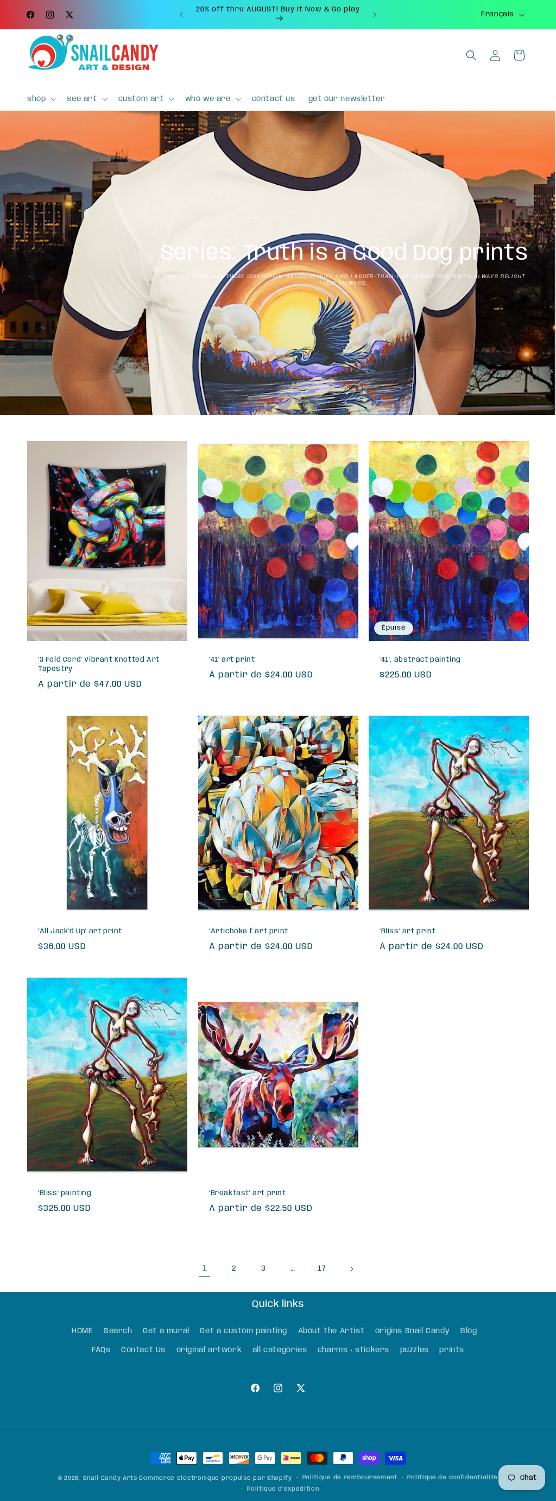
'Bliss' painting (65, 1193)
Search (118, 1331)
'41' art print (232, 660)
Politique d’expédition (283, 1489)
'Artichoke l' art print (248, 931)
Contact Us (143, 1350)
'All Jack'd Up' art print (80, 931)
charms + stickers (353, 1350)
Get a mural (166, 1331)
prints (451, 1350)
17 (322, 1268)
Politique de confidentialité (452, 1477)
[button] (40, 98)
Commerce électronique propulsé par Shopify (215, 1478)
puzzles (414, 1350)
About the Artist (331, 1331)
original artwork (209, 1350)
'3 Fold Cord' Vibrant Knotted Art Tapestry (99, 665)
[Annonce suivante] (375, 14)
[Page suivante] (351, 1269)
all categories (279, 1350)
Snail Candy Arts (110, 1478)
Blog (468, 1331)
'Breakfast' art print (247, 1193)
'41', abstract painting (420, 660)
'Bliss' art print (407, 931)
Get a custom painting (243, 1331)
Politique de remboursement (349, 1477)
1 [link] (205, 1268)
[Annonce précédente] (181, 14)
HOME (82, 1331)
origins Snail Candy (412, 1331)
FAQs (101, 1350)
